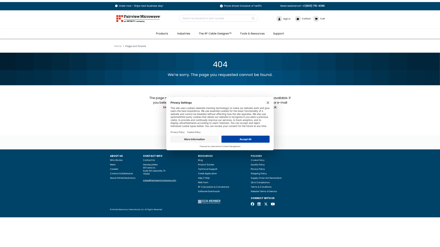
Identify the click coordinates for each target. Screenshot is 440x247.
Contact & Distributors (121, 173)
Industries (183, 34)
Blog (200, 160)
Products (162, 34)
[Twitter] (266, 204)
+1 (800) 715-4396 (313, 6)
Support (278, 34)
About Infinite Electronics (122, 178)
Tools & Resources (252, 34)
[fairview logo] (138, 18)
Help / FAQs (204, 178)
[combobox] (218, 18)
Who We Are (116, 160)
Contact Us (149, 160)
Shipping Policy (259, 173)
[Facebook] (252, 204)
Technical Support (207, 169)
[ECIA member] (209, 202)
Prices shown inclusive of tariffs (243, 6)
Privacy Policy (258, 169)
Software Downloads (209, 191)
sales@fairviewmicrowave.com (159, 180)
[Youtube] (272, 204)
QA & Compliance (260, 182)
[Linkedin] (259, 204)
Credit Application (207, 173)
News (113, 164)
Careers (114, 169)
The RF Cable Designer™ (215, 34)
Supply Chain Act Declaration (266, 178)
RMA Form (203, 182)
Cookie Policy (258, 160)
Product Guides (206, 164)
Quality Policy (258, 164)
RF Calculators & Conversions (213, 186)
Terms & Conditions (261, 186)
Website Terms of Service (264, 191)
